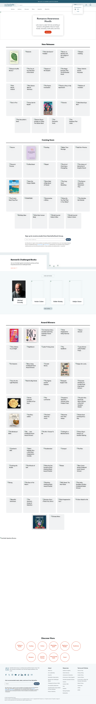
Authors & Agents (66, 670)
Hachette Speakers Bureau (68, 679)
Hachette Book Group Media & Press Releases (54, 688)
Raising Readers (66, 690)
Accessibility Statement (53, 685)
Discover (27, 9)
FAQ (64, 686)
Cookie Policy (80, 675)
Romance (31, 657)
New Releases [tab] (48, 44)
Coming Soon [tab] (48, 140)
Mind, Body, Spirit (54, 646)
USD (78, 9)
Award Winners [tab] (48, 322)
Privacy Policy (81, 672)
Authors (19, 9)
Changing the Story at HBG (54, 683)
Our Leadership (51, 672)
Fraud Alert (80, 685)
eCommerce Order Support (69, 677)
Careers (64, 681)
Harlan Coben (39, 301)
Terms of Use (80, 670)
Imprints (40, 9)
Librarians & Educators (68, 675)
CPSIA (79, 687)
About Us (47, 9)
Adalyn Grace (77, 301)
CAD (78, 11)
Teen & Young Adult (53, 657)
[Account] (86, 5)
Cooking (31, 646)
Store (33, 9)
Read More (48, 32)
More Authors (47, 308)
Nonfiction (76, 646)
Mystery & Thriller (65, 646)
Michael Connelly (20, 301)
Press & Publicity (51, 691)
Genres (12, 9)
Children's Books (20, 646)
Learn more (13, 268)
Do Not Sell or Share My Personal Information (83, 680)
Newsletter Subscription (53, 677)
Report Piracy (80, 683)
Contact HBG (66, 684)
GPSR (79, 690)
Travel (64, 657)
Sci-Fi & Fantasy (42, 657)
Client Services (66, 672)
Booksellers (65, 693)
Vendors (64, 688)
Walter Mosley (58, 301)
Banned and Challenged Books (53, 680)
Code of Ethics (81, 677)
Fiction (42, 646)
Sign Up (68, 239)
